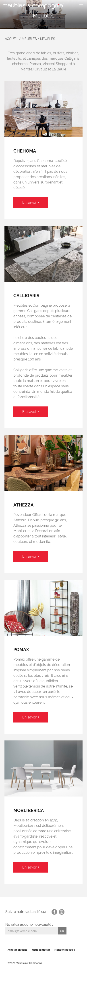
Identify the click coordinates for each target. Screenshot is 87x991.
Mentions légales (64, 949)
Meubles (29, 39)
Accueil (11, 39)
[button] (81, 6)
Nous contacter (41, 949)
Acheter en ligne (17, 949)
